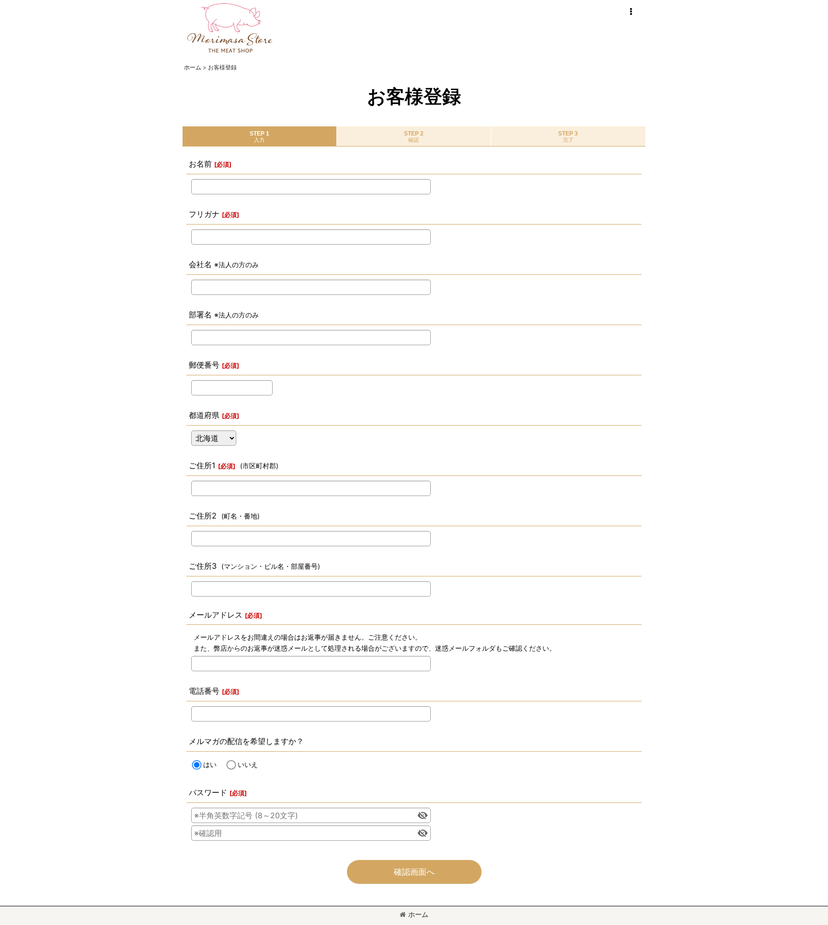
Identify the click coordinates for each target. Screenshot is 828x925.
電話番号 (204, 691)
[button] (630, 12)
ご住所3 (203, 566)
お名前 (200, 164)
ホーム (418, 914)
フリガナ (204, 214)
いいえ (248, 764)
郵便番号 (204, 365)
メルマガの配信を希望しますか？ (246, 741)
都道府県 (204, 415)
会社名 (200, 264)
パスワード (208, 792)
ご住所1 (202, 465)
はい (210, 764)
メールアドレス (215, 615)
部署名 (200, 314)
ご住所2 (203, 515)
